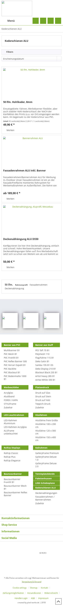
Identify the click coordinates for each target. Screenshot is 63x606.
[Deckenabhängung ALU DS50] (31, 219)
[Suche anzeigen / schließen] (36, 21)
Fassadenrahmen (38, 284)
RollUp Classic (11, 453)
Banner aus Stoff (44, 344)
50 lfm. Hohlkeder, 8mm (17, 102)
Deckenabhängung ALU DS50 (20, 239)
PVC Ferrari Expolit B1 (15, 365)
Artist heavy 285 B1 (45, 376)
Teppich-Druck (42, 403)
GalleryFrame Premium (47, 453)
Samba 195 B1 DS (44, 365)
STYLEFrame (10, 403)
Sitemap (33, 587)
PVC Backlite (10, 368)
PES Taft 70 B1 (42, 350)
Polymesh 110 (42, 354)
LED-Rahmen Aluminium (10, 422)
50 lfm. (9, 284)
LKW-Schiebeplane (45, 483)
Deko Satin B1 (42, 361)
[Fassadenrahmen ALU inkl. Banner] (31, 150)
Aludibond (9, 396)
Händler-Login (21, 598)
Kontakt (44, 587)
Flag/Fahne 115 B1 (44, 357)
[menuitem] (8, 21)
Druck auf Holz (42, 400)
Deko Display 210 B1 (45, 368)
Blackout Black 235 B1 (46, 372)
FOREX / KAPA (11, 400)
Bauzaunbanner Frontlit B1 (12, 481)
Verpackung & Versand (31, 581)
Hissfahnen (41, 415)
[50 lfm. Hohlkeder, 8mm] (31, 82)
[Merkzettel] (43, 21)
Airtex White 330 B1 (45, 379)
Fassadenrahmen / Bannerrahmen (44, 498)
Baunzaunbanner (13, 473)
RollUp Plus (9, 456)
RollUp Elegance (12, 460)
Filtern (9, 51)
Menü (11, 20)
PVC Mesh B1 (10, 354)
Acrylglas (8, 392)
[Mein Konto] (51, 21)
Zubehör (8, 407)
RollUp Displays (12, 447)
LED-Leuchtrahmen (14, 415)
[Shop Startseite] (31, 8)
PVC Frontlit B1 (11, 357)
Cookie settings (20, 587)
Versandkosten (34, 593)
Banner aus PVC (12, 344)
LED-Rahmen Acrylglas (15, 427)
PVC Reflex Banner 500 (15, 361)
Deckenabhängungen (46, 493)
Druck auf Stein (43, 396)
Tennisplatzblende (45, 473)
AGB (33, 598)
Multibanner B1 (12, 350)
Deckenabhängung (14, 288)
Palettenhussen (43, 478)
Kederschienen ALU (45, 487)
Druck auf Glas (42, 392)
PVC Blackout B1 (12, 372)
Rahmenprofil (21, 285)
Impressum (43, 598)
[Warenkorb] (58, 21)
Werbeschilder (11, 387)
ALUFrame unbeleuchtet (11, 432)
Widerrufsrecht (51, 593)
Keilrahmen (41, 447)
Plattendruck (42, 387)
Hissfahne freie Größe (46, 420)
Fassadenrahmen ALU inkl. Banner (24, 170)
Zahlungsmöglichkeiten (13, 593)
